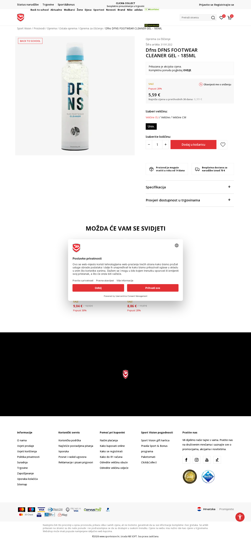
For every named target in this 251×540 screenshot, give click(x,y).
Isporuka (63, 451)
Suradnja (22, 462)
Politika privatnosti (28, 457)
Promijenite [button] (226, 509)
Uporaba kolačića (27, 479)
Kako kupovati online (112, 446)
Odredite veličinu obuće (114, 462)
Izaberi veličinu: (157, 111)
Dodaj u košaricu (193, 145)
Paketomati (148, 457)
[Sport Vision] (20, 17)
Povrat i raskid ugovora (72, 457)
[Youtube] (207, 460)
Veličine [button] (165, 117)
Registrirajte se (224, 4)
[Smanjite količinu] (149, 144)
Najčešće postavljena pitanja (75, 446)
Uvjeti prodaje (25, 446)
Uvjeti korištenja (27, 451)
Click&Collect (149, 462)
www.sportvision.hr (110, 536)
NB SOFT (132, 536)
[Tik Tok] (217, 460)
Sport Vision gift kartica (155, 440)
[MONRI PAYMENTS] (63, 514)
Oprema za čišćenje (158, 39)
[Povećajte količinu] (165, 144)
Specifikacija (156, 187)
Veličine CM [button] (179, 117)
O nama (22, 440)
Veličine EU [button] (152, 117)
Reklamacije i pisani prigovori (75, 462)
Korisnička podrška (69, 440)
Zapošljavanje (25, 473)
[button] (49, 10)
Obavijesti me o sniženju (217, 84)
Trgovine (22, 468)
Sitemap (22, 484)
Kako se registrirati (111, 451)
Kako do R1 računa (111, 457)
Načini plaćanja (109, 440)
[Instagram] (196, 460)
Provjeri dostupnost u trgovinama (173, 200)
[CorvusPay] (92, 509)
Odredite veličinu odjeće (114, 468)
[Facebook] (186, 460)
